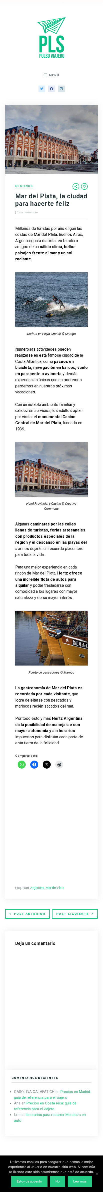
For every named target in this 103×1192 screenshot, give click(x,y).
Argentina (37, 888)
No (58, 1181)
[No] (96, 1173)
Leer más (79, 1181)
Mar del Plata (55, 888)
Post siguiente (72, 914)
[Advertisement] (51, 827)
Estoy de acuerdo (29, 1181)
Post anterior (30, 914)
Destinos (24, 186)
